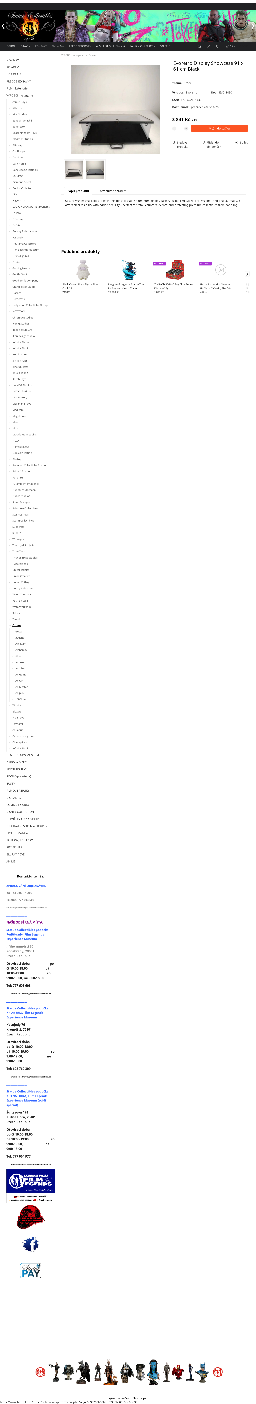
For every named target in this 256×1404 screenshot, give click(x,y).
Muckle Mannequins (24, 434)
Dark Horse (19, 163)
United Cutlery (21, 582)
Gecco (19, 631)
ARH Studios (19, 114)
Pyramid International (25, 483)
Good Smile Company (25, 280)
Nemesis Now (20, 446)
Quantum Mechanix (24, 490)
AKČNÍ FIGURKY (16, 769)
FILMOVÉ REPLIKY (17, 790)
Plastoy (16, 459)
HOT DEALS (13, 74)
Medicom (18, 410)
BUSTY (10, 783)
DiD (14, 194)
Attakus (17, 108)
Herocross (18, 299)
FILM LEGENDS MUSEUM (22, 755)
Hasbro (16, 293)
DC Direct (17, 176)
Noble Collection (22, 453)
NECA (15, 440)
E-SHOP (11, 46)
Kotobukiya (19, 379)
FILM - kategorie (17, 88)
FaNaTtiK (17, 237)
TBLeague (18, 539)
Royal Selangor (21, 502)
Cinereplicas (19, 742)
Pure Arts (17, 477)
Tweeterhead (20, 564)
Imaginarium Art (22, 330)
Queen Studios (21, 496)
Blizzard (17, 711)
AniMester (21, 687)
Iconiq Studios (20, 323)
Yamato (17, 619)
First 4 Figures (20, 256)
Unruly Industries (22, 588)
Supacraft (18, 527)
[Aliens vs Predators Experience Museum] (30, 1218)
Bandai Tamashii (22, 120)
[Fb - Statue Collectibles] (30, 1244)
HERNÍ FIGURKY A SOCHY (23, 819)
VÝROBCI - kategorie (19, 95)
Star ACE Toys (20, 514)
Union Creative (21, 576)
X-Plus (16, 613)
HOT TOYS (18, 311)
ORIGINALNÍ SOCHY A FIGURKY (26, 826)
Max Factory (19, 397)
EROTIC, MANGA (17, 833)
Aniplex (19, 693)
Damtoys (17, 157)
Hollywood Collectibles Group (30, 305)
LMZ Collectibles (22, 391)
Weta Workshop (22, 607)
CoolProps (18, 151)
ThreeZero (18, 551)
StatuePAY (58, 46)
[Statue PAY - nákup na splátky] (30, 1270)
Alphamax (21, 650)
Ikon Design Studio (23, 336)
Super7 (16, 533)
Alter (18, 656)
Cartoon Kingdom (23, 736)
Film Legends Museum (25, 249)
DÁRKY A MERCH (17, 762)
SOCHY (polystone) (18, 776)
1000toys (20, 699)
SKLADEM (12, 67)
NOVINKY (12, 60)
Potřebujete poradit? (112, 191)
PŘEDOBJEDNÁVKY (80, 46)
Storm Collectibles (23, 520)
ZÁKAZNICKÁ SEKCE (141, 46)
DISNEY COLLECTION (20, 812)
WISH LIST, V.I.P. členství (110, 46)
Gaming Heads (21, 268)
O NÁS (24, 46)
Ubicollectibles (20, 570)
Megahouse (19, 416)
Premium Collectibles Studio (29, 465)
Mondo (16, 428)
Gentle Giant (19, 274)
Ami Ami (20, 668)
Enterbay (17, 219)
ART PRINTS (14, 847)
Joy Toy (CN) (19, 360)
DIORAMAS (13, 798)
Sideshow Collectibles (25, 508)
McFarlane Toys (21, 403)
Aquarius (17, 730)
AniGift (19, 680)
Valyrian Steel (20, 600)
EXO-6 (16, 225)
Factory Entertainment (25, 231)
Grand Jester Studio (23, 286)
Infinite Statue (21, 342)
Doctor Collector (22, 188)
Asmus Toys (19, 102)
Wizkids (16, 705)
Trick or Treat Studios (25, 557)
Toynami (17, 724)
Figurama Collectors (24, 243)
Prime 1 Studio (21, 471)
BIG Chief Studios (22, 139)
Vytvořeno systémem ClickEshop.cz (128, 1398)
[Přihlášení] (209, 46)
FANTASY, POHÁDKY (19, 840)
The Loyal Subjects (23, 545)
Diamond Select (21, 182)
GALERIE (165, 46)
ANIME (10, 861)
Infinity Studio (20, 348)
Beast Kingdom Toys (24, 133)
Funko (16, 262)
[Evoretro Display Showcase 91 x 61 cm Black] (116, 109)
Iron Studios (19, 354)
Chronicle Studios (22, 317)
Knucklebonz (20, 373)
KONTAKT (41, 46)
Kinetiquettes (20, 367)
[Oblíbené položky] (218, 46)
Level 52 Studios (22, 385)
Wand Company (22, 594)
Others (16, 625)
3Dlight (19, 637)
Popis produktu (78, 191)
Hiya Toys (18, 717)
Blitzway (17, 145)
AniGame (20, 674)
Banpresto (18, 126)
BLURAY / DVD (15, 854)
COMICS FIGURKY (17, 805)
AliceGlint (20, 643)
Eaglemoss (18, 200)
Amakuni (20, 662)
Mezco (16, 422)
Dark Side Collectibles (25, 170)
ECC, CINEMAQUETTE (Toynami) (31, 206)
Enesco (16, 213)
